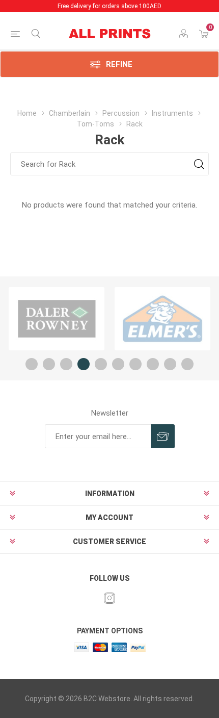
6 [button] (118, 364)
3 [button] (66, 364)
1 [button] (31, 364)
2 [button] (49, 364)
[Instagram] (109, 598)
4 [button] (83, 364)
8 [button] (153, 364)
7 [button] (135, 364)
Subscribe (163, 436)
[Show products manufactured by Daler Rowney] (56, 318)
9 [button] (170, 364)
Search (199, 164)
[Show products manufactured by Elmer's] (162, 318)
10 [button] (187, 364)
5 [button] (101, 364)
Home (27, 113)
